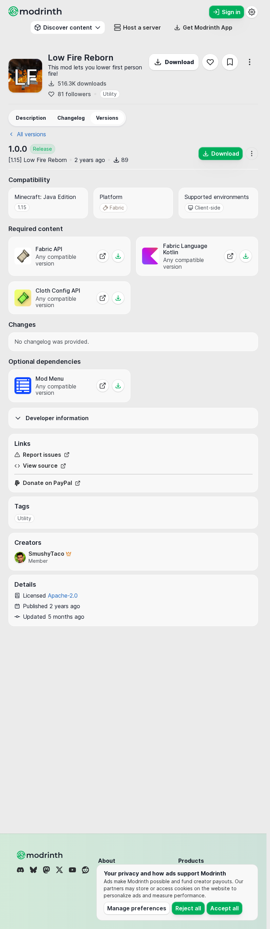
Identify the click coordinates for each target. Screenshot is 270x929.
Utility (110, 94)
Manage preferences (136, 908)
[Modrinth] (40, 855)
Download (179, 62)
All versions (31, 134)
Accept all (224, 908)
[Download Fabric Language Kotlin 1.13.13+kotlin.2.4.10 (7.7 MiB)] (245, 256)
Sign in (231, 11)
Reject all (188, 908)
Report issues (42, 454)
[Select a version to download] (118, 385)
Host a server (142, 27)
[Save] (229, 62)
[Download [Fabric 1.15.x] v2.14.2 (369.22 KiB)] (118, 298)
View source (40, 465)
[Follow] (210, 62)
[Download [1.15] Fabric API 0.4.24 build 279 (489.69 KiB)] (118, 256)
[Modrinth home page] (35, 14)
